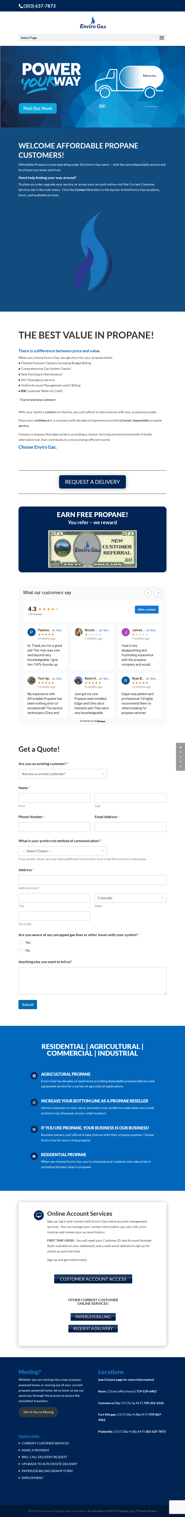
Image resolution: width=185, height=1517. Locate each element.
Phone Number (31, 816)
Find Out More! (37, 108)
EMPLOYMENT (32, 1478)
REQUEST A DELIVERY (92, 481)
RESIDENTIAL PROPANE (63, 1154)
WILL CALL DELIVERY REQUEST (44, 1457)
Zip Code (24, 924)
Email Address (107, 816)
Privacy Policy (147, 1511)
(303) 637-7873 (39, 6)
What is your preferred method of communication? (60, 841)
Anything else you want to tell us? (45, 961)
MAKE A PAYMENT (35, 1450)
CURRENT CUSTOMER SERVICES (45, 1443)
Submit (28, 1004)
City (21, 906)
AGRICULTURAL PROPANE (65, 1074)
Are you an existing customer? (43, 763)
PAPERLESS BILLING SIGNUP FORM (47, 1471)
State (98, 906)
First (21, 806)
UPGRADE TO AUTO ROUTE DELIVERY (49, 1464)
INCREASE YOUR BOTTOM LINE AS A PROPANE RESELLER (94, 1100)
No (27, 950)
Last (97, 806)
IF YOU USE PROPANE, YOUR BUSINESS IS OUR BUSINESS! (95, 1127)
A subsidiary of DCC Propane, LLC (111, 1511)
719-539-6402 (146, 1391)
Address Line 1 (28, 888)
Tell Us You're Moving (38, 1412)
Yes (28, 942)
